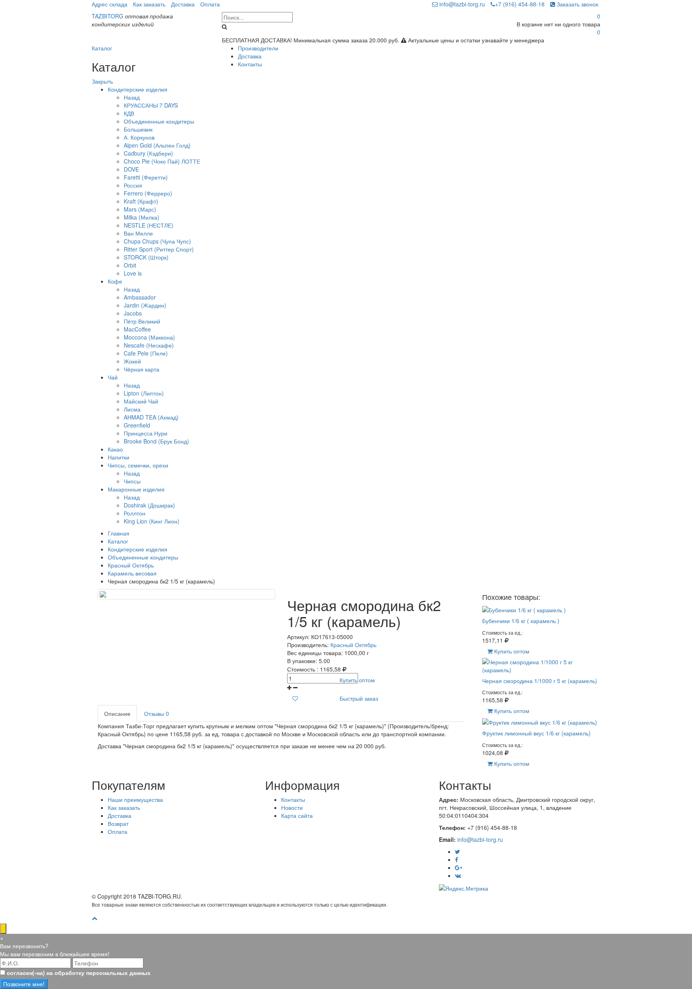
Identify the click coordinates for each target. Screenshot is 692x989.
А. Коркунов (139, 137)
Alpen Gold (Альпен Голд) (157, 145)
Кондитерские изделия (137, 89)
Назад (132, 97)
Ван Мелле (138, 233)
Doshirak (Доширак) (149, 505)
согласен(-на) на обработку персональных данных (79, 973)
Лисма (132, 409)
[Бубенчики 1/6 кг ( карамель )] (524, 609)
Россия (133, 185)
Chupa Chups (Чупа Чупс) (157, 241)
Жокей (132, 361)
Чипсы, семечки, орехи (138, 465)
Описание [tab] (117, 713)
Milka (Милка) (141, 217)
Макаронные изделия (136, 489)
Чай (113, 377)
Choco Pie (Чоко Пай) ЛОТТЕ (162, 161)
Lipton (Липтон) (144, 393)
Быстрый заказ (359, 698)
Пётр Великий (142, 321)
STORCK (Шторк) (146, 257)
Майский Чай (141, 401)
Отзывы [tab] (156, 713)
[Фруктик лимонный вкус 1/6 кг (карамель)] (539, 721)
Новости (292, 807)
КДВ (129, 113)
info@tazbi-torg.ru (461, 4)
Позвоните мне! (23, 984)
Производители (258, 48)
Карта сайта (297, 815)
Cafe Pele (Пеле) (146, 353)
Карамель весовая (132, 573)
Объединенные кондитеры (159, 121)
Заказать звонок (576, 4)
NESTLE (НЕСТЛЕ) (148, 225)
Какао (115, 449)
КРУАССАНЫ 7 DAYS (151, 105)
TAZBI (107, 16)
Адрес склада (109, 4)
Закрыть (102, 81)
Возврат (118, 823)
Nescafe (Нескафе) (149, 345)
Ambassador (140, 297)
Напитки (118, 457)
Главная (118, 533)
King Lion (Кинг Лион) (151, 521)
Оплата (210, 4)
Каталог (102, 48)
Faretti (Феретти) (146, 177)
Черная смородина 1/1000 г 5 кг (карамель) (539, 681)
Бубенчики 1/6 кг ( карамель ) (520, 621)
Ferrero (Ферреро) (148, 193)
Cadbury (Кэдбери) (148, 153)
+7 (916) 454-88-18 (520, 4)
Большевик (138, 129)
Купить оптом (357, 680)
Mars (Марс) (140, 209)
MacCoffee (137, 329)
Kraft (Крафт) (141, 201)
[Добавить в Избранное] (295, 698)
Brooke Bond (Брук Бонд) (156, 441)
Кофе (115, 281)
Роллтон (134, 513)
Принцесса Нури (145, 433)
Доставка (183, 4)
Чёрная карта (141, 369)
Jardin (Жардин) (145, 305)
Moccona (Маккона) (149, 337)
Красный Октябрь (131, 565)
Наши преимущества (135, 799)
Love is (133, 273)
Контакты (250, 64)
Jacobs (133, 313)
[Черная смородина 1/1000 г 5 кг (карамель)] (541, 665)
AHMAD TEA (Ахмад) (151, 417)
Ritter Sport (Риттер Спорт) (159, 249)
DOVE (131, 169)
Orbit (130, 265)
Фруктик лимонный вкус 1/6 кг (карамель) (536, 733)
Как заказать (149, 4)
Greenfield (137, 425)
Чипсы (132, 481)
